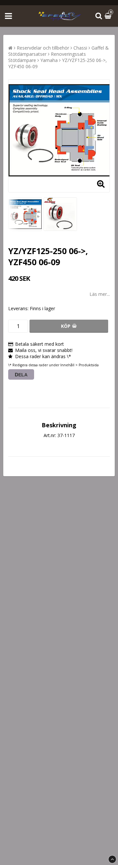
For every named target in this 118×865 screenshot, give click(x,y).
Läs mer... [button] (99, 294)
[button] (109, 16)
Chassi (80, 48)
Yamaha (49, 60)
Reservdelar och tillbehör (43, 48)
